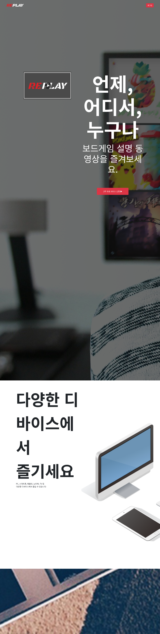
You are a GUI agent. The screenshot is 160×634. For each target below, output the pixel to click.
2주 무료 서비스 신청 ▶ (112, 191)
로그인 (150, 5)
